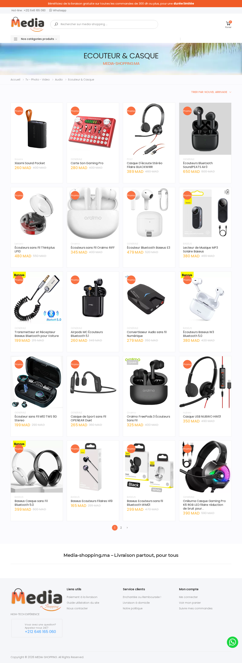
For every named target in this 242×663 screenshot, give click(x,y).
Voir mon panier (190, 603)
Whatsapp (59, 10)
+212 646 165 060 (40, 631)
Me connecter (188, 597)
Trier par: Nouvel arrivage (209, 92)
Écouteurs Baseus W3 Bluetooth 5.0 (198, 334)
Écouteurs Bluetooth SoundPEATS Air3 (198, 165)
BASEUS (187, 243)
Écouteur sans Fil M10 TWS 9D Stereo (36, 418)
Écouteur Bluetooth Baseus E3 (148, 247)
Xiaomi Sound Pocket (30, 163)
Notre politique (133, 608)
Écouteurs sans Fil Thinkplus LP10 (35, 249)
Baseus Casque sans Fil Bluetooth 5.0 (31, 503)
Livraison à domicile (136, 603)
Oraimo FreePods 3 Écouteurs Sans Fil (148, 418)
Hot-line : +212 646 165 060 (29, 10)
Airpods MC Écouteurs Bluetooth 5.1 (87, 334)
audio (59, 79)
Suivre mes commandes (196, 608)
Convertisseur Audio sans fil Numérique (147, 334)
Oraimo (75, 243)
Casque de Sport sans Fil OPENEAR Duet (88, 418)
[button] (228, 24)
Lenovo (19, 243)
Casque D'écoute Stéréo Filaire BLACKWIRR (144, 165)
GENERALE (76, 159)
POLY (129, 159)
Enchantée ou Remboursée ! (142, 597)
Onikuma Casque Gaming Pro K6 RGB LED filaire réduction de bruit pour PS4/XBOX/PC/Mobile (204, 506)
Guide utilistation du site (83, 603)
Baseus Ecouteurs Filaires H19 (91, 501)
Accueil (15, 79)
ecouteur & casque (81, 79)
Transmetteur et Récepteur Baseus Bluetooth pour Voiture (37, 334)
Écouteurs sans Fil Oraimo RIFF (93, 247)
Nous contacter (77, 608)
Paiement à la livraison (82, 597)
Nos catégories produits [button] (37, 39)
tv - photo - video (38, 79)
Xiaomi (19, 159)
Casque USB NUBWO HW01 (202, 416)
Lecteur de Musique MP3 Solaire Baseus (200, 249)
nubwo (187, 412)
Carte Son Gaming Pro (87, 163)
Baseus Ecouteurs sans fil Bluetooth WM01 (145, 503)
